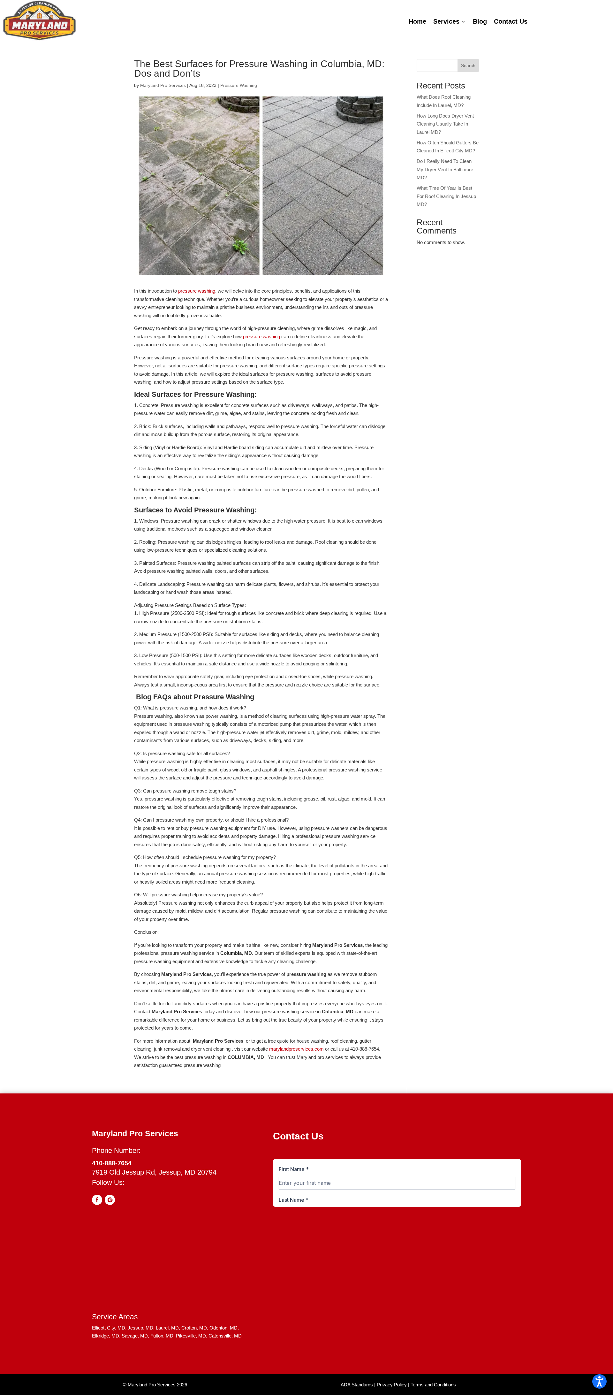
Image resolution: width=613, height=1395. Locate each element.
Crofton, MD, (194, 1327)
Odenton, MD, (224, 1327)
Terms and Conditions (433, 1384)
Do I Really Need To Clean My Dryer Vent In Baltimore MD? (445, 169)
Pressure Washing (238, 85)
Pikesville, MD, (191, 1335)
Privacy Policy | (393, 1384)
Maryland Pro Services (163, 85)
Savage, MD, (135, 1335)
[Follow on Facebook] (97, 1200)
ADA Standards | (358, 1384)
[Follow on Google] (110, 1200)
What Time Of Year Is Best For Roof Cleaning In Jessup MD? (446, 196)
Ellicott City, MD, (109, 1327)
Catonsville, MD (225, 1335)
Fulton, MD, (162, 1335)
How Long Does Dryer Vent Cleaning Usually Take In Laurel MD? (445, 124)
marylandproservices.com (296, 1049)
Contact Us (510, 22)
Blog (480, 22)
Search (468, 65)
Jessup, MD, (141, 1327)
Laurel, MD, (168, 1327)
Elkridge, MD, (106, 1335)
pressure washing (196, 291)
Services (446, 22)
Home (417, 22)
